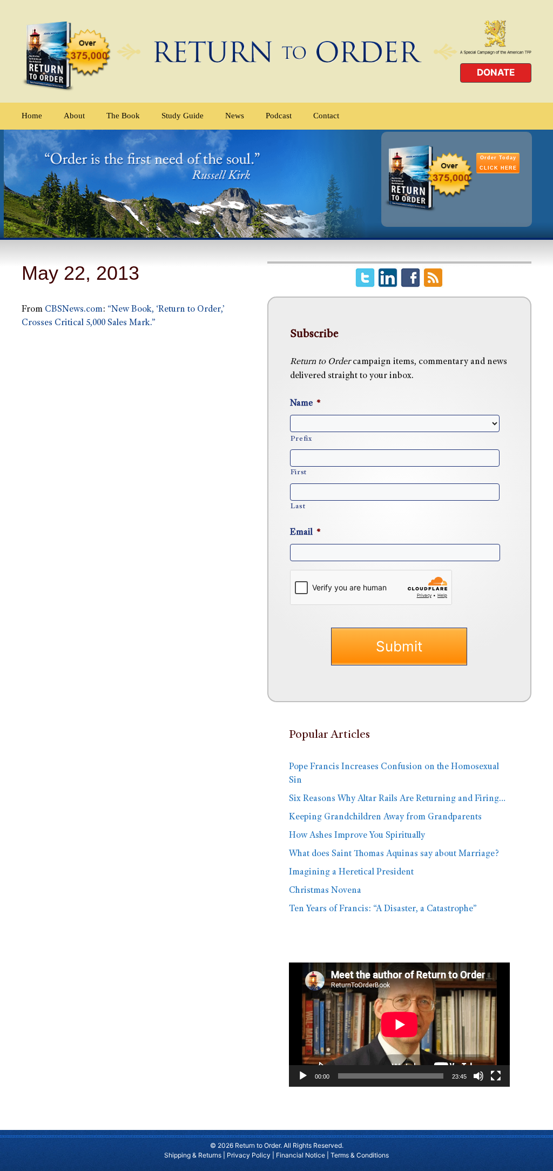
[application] (399, 1025)
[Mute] (478, 1076)
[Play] (303, 1076)
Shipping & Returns (192, 1155)
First (299, 472)
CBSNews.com (74, 309)
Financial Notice (300, 1155)
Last (298, 506)
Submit (399, 646)
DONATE (496, 72)
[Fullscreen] (495, 1076)
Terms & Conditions (360, 1155)
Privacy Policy (249, 1155)
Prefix (301, 439)
